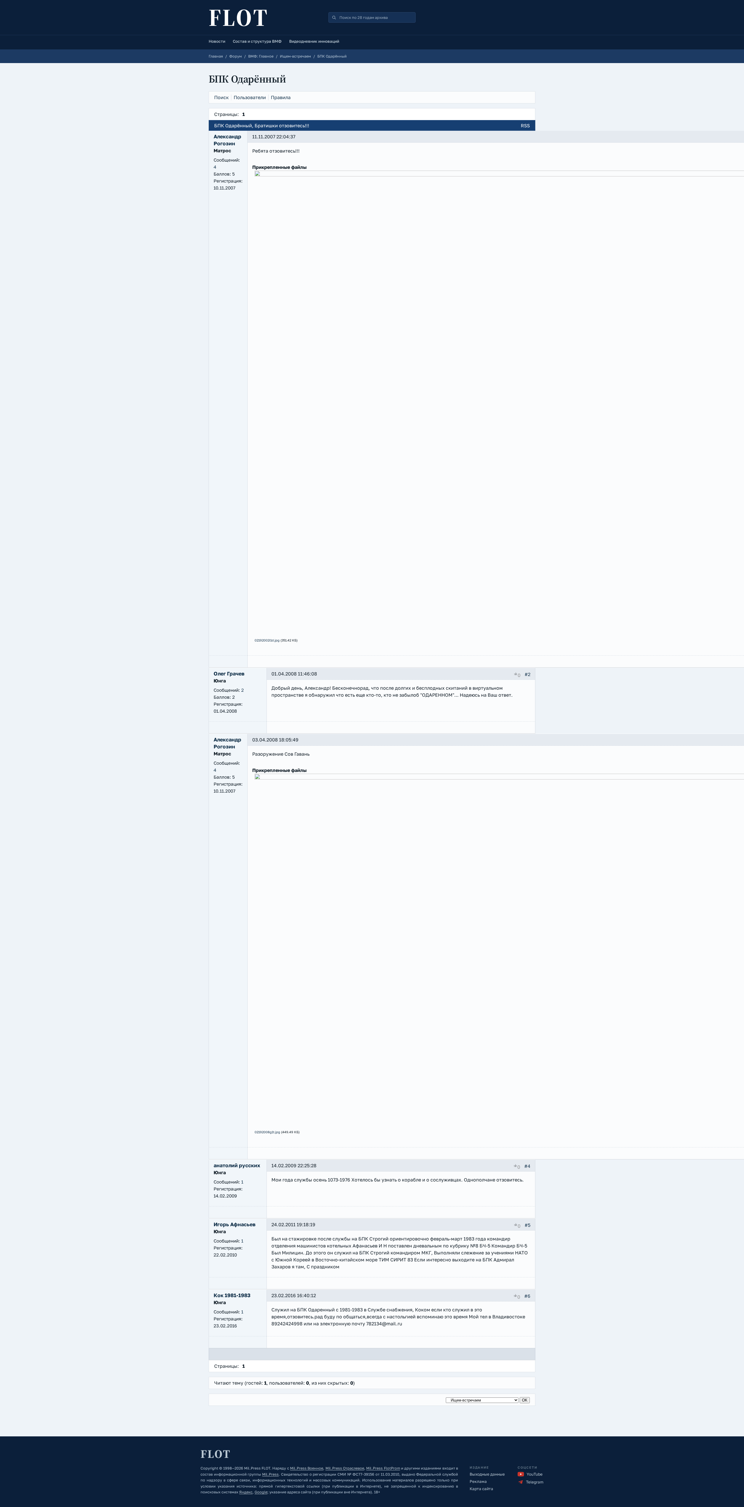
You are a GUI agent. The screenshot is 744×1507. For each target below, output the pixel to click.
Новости (217, 41)
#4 (527, 1166)
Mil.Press (270, 1474)
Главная (216, 56)
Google (261, 1492)
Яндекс (246, 1492)
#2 (527, 674)
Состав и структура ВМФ (257, 41)
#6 (527, 1296)
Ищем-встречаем (295, 56)
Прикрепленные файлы (279, 167)
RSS (525, 125)
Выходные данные (487, 1474)
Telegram (534, 1482)
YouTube (535, 1474)
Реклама (478, 1481)
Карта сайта (481, 1488)
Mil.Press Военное (306, 1468)
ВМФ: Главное (260, 56)
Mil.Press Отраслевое (345, 1468)
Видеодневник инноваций (314, 41)
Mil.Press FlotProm (383, 1468)
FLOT (239, 17)
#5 (527, 1225)
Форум (235, 56)
